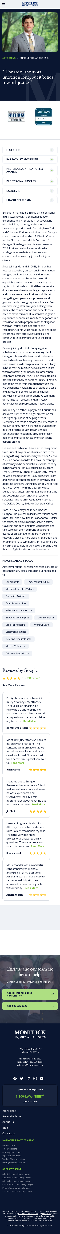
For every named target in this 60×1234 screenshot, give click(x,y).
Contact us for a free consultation (19, 994)
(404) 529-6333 (34, 1058)
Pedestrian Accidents (16, 596)
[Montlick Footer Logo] (30, 1034)
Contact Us (9, 1133)
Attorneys (8, 57)
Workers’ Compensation (13, 1159)
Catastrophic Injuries (16, 631)
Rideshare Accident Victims (19, 610)
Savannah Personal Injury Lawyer (17, 1191)
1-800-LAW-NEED (30, 1095)
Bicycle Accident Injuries (17, 617)
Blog (5, 1128)
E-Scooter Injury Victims (17, 653)
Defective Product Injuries (18, 638)
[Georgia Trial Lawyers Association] (16, 120)
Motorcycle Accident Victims (19, 589)
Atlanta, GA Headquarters (30, 1065)
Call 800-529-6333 (17, 1005)
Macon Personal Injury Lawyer (16, 1188)
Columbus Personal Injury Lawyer (17, 1184)
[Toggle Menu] (3, 4)
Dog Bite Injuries (46, 617)
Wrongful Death (41, 624)
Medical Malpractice (15, 646)
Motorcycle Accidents (12, 1152)
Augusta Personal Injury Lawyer (16, 1177)
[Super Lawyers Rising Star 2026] (44, 120)
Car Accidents (12, 581)
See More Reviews (14, 685)
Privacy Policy (47, 1214)
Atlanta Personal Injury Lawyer (16, 1174)
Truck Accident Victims (38, 581)
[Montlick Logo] (30, 4)
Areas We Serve (11, 1116)
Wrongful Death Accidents (14, 1162)
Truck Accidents (9, 1148)
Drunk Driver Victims (16, 603)
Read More (30, 721)
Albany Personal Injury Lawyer (16, 1181)
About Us (8, 1122)
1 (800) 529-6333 (35, 1061)
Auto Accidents (9, 1145)
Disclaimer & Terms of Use (28, 1214)
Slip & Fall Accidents (15, 624)
